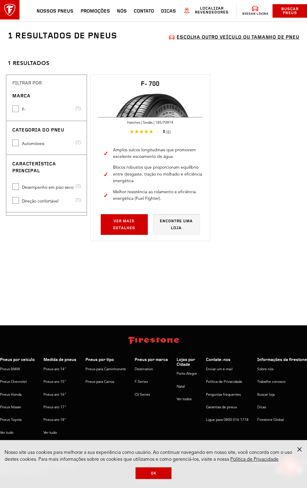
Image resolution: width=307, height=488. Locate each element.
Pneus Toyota (11, 420)
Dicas (168, 11)
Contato (144, 11)
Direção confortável (40, 201)
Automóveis (33, 144)
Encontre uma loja (176, 224)
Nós (122, 11)
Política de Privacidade (224, 382)
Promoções (95, 11)
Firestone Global (270, 420)
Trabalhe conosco (271, 382)
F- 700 (150, 84)
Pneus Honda (11, 395)
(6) (168, 132)
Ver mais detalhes (124, 224)
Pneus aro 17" (54, 407)
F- (24, 110)
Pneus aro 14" (54, 369)
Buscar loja (266, 395)
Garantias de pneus (221, 407)
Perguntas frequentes (223, 395)
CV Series (142, 395)
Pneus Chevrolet (13, 382)
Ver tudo (6, 433)
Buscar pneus (290, 11)
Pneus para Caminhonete (105, 369)
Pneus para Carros (99, 382)
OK (153, 473)
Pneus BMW (10, 369)
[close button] (300, 449)
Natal (181, 387)
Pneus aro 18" (54, 420)
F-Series (141, 382)
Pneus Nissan (10, 407)
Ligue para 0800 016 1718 (227, 420)
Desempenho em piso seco (47, 187)
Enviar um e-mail (219, 369)
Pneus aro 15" (54, 382)
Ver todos (184, 399)
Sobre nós (265, 369)
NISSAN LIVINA (255, 14)
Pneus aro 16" (54, 395)
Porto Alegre (187, 374)
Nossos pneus (55, 11)
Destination (144, 369)
